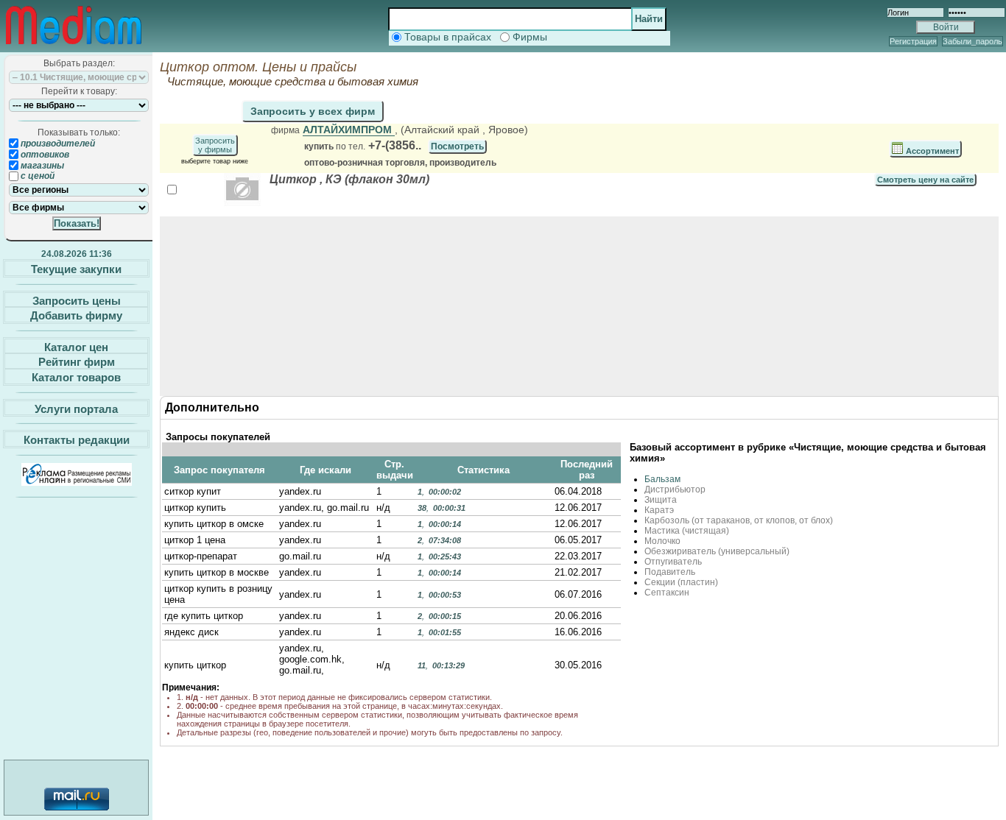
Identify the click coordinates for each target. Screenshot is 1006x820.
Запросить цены (76, 300)
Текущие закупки (76, 269)
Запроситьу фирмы (215, 145)
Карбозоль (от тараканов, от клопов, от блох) (738, 520)
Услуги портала (76, 408)
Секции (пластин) (681, 582)
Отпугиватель (673, 561)
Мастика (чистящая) (686, 531)
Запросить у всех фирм (312, 111)
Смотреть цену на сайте (925, 179)
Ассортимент (931, 150)
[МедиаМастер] (73, 47)
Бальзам (662, 479)
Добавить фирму (76, 315)
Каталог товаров (76, 377)
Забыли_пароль (972, 41)
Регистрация (913, 41)
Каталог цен (76, 346)
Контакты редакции (77, 440)
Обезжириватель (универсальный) (716, 551)
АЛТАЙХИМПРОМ (349, 129)
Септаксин (666, 592)
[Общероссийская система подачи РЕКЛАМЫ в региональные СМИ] (76, 482)
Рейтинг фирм (76, 362)
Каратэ (659, 510)
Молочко (662, 541)
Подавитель (669, 572)
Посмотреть (457, 146)
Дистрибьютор (675, 489)
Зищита (660, 500)
